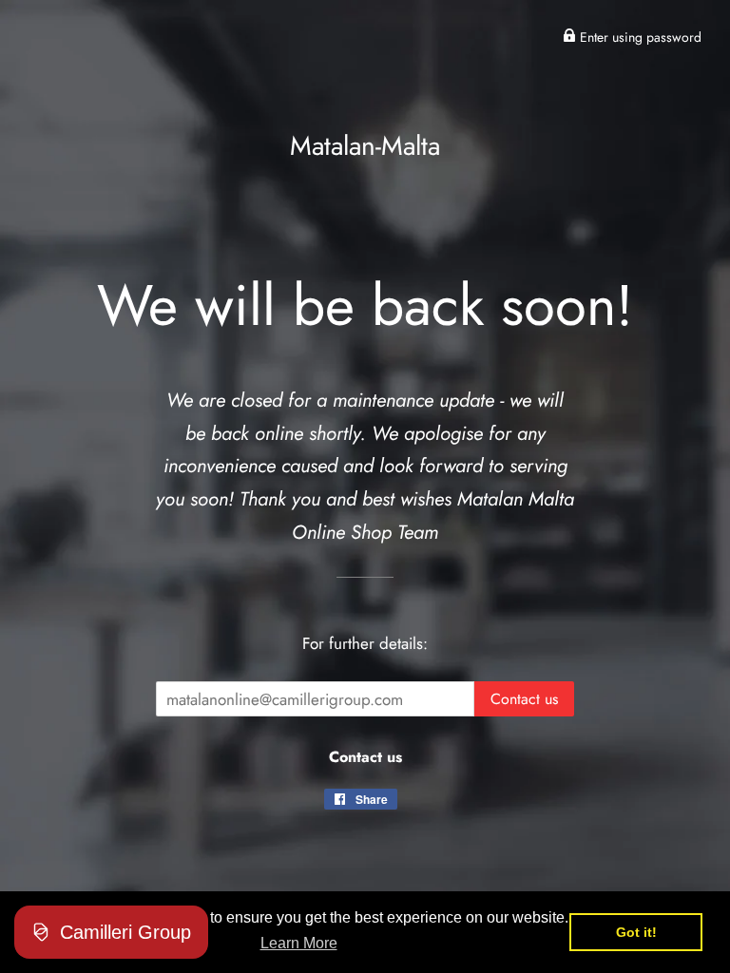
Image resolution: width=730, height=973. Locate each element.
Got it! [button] (636, 932)
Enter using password (638, 37)
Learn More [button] (298, 943)
